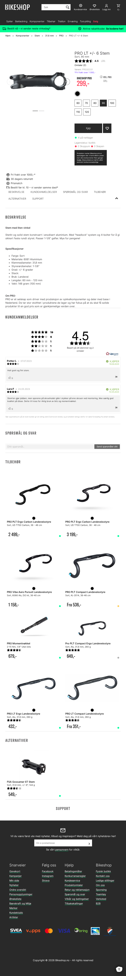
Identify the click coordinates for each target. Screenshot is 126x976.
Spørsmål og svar (75, 894)
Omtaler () (80, 65)
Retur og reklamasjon (77, 889)
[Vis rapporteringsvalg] (116, 377)
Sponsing (101, 889)
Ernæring (73, 21)
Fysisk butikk (103, 871)
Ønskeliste (15, 898)
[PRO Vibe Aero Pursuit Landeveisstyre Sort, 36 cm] (34, 566)
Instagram (47, 875)
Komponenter (37, 21)
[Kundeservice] (81, 6)
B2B (98, 903)
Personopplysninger (20, 894)
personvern (61, 849)
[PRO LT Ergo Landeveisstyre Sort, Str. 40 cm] (34, 687)
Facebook (47, 871)
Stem (37, 35)
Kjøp (88, 128)
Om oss (100, 885)
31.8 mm (49, 35)
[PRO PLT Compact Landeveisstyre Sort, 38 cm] (92, 566)
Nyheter (14, 885)
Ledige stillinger (105, 880)
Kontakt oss (103, 875)
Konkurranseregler (75, 875)
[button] (16, 191)
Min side (14, 880)
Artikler (13, 917)
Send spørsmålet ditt (107, 446)
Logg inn (106, 9)
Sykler (9, 21)
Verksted (101, 898)
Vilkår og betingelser (77, 898)
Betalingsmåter (73, 871)
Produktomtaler (74, 885)
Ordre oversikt (17, 889)
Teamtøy (101, 894)
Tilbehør (51, 21)
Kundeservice (72, 880)
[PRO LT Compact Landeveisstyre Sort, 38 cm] (92, 687)
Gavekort (14, 871)
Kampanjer (15, 875)
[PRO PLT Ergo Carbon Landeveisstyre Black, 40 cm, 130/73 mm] (34, 495)
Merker (13, 908)
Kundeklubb (16, 912)
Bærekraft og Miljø (20, 903)
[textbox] (50, 446)
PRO (61, 35)
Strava (45, 880)
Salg (95, 21)
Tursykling (85, 21)
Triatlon (62, 21)
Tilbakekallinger (74, 903)
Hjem (7, 35)
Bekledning (21, 21)
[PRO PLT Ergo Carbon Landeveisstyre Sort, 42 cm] (92, 495)
